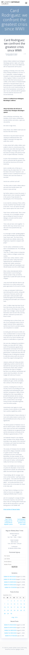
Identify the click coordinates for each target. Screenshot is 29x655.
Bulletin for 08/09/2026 (10, 582)
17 (14, 607)
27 (24, 610)
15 (8, 607)
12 (21, 604)
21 (4, 610)
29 (8, 613)
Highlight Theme (19, 649)
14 (4, 607)
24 (14, 610)
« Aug (12, 617)
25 (17, 610)
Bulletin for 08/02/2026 (10, 584)
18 (17, 607)
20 (24, 607)
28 (4, 613)
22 (8, 610)
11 (17, 604)
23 (11, 610)
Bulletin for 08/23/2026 (10, 576)
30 (11, 613)
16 (11, 607)
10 (14, 604)
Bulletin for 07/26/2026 (11, 587)
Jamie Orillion (10, 54)
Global (15, 54)
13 (24, 604)
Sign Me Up (14, 566)
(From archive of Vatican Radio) (11, 509)
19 (21, 607)
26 (21, 610)
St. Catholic (10, 3)
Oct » (16, 617)
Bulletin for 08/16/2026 (10, 579)
